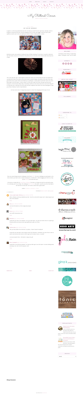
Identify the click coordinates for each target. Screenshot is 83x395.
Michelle (12, 218)
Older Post (51, 270)
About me (37, 1)
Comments (62, 117)
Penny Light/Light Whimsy (16, 195)
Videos (44, 1)
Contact (52, 1)
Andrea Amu (13, 227)
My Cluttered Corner (41, 15)
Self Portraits (32, 184)
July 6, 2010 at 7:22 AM (17, 211)
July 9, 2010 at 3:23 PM (21, 227)
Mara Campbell (13, 242)
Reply (11, 200)
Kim (11, 203)
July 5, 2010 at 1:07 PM (28, 195)
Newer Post (9, 270)
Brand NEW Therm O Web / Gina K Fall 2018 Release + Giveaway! (69, 339)
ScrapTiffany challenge (25, 182)
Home (30, 1)
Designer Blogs (44, 392)
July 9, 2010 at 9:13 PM (22, 242)
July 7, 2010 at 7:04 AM (19, 218)
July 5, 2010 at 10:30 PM (17, 203)
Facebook (27, 188)
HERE (33, 176)
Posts (61, 115)
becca (11, 211)
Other (37, 188)
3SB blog (27, 179)
